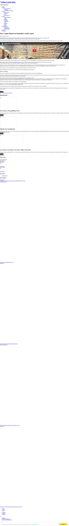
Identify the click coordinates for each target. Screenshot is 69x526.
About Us (3, 512)
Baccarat (5, 23)
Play (1, 161)
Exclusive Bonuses (7, 8)
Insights (3, 29)
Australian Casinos (17, 62)
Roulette (5, 19)
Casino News (10, 92)
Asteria (21, 77)
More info (36, 524)
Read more (2, 134)
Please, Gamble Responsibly (7, 519)
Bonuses (3, 7)
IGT (5, 14)
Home (3, 6)
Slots (5, 18)
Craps (5, 22)
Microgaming (6, 12)
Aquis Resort (9, 40)
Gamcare (3, 517)
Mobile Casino (4, 26)
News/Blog (4, 30)
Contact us (4, 514)
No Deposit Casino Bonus (8, 10)
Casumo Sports (4, 175)
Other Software (7, 15)
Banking (3, 513)
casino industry (5, 92)
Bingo (5, 25)
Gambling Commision (6, 518)
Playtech (5, 13)
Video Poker (6, 21)
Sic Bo (5, 24)
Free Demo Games (7, 17)
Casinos (3, 11)
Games (3, 16)
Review (3, 161)
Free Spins (6, 9)
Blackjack (6, 20)
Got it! (63, 524)
